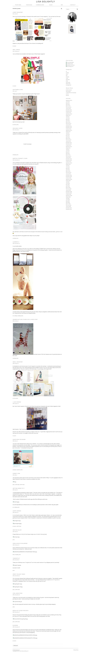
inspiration (18, 469)
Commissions (40, 4)
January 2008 (68, 206)
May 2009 (68, 184)
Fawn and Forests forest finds (32, 477)
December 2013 (69, 109)
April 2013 (68, 120)
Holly (14, 516)
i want (67, 78)
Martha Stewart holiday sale (44, 231)
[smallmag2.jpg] (23, 395)
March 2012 (68, 138)
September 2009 (69, 179)
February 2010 (68, 172)
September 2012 (69, 130)
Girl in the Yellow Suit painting (33, 406)
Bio (62, 4)
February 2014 (68, 107)
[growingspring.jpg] (17, 523)
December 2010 (69, 158)
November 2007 (69, 209)
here (14, 40)
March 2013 (68, 122)
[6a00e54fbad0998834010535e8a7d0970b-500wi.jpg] (25, 635)
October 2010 (68, 161)
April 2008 (68, 202)
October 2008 (68, 194)
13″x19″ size (37, 431)
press (15, 85)
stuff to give (17, 484)
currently (16, 241)
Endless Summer (69, 89)
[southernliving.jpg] (25, 119)
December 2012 (69, 126)
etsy (36, 235)
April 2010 (68, 169)
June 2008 (68, 199)
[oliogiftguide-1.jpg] (17, 584)
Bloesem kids (16, 614)
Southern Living (20, 93)
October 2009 (68, 177)
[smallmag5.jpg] (23, 382)
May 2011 (68, 152)
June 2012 (68, 134)
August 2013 (68, 115)
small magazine (32, 366)
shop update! (68, 91)
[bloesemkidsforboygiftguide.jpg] (20, 619)
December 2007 (69, 207)
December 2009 (69, 175)
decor (15, 124)
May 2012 (68, 135)
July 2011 (67, 149)
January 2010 (68, 173)
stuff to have (22, 484)
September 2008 (69, 195)
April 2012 (68, 137)
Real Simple (16, 49)
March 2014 (68, 105)
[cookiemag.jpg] (36, 429)
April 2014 (68, 104)
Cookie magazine (21, 406)
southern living (18, 89)
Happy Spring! (17, 510)
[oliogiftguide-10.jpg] (18, 587)
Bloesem (15, 625)
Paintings (18, 4)
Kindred (39, 516)
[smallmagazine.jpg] (43, 382)
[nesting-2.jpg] (16, 537)
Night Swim (36, 93)
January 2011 (68, 157)
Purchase (29, 4)
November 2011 (69, 143)
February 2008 (68, 205)
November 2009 (69, 176)
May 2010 (68, 168)
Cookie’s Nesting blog (41, 534)
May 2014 (68, 103)
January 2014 (68, 108)
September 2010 (69, 162)
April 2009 (68, 186)
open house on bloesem (20, 543)
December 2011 (69, 142)
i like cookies (17, 402)
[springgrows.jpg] (17, 520)
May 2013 (68, 119)
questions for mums (19, 439)
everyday (14, 154)
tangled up (16, 558)
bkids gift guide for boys (20, 610)
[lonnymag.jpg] (33, 40)
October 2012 (68, 128)
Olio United (15, 578)
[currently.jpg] (23, 309)
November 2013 (69, 111)
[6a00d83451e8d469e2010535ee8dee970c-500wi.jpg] (25, 638)
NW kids (43, 354)
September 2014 (69, 100)
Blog (50, 4)
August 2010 (68, 164)
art (13, 85)
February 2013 (68, 123)
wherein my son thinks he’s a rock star (25, 319)
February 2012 (68, 139)
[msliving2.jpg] (24, 229)
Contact (73, 4)
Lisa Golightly (45, 1)
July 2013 (67, 116)
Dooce (22, 250)
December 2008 (69, 191)
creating (15, 315)
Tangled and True (29, 562)
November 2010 (69, 160)
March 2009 (68, 187)
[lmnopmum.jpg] (23, 467)
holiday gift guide (40, 597)
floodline (19, 16)
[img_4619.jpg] (23, 354)
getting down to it (18, 488)
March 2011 (68, 154)
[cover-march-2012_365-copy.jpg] (31, 83)
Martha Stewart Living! (20, 158)
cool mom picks (17, 593)
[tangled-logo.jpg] (17, 565)
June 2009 (68, 183)
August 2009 (68, 180)
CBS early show (17, 128)
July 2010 (67, 165)
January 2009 (68, 190)
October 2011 (68, 145)
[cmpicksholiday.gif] (17, 601)
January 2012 (68, 141)
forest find (16, 473)
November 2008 (69, 192)
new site (67, 95)
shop (59, 518)
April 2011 (68, 153)
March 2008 (68, 203)
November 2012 (69, 127)
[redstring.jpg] (16, 502)
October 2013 (68, 112)
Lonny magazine (18, 12)
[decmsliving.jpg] (24, 193)
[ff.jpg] (14, 482)
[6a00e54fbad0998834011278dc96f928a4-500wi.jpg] (25, 552)
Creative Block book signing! (71, 92)
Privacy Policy (75, 649)
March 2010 (68, 171)
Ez (17, 516)
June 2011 (68, 150)
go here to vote (59, 231)
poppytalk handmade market (25, 604)
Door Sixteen (32, 43)
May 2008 (68, 201)
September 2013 (69, 113)
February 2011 (68, 156)
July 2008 (67, 198)
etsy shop (48, 367)
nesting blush (17, 530)
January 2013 (68, 124)
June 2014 (68, 101)
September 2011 (69, 146)
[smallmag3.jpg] (43, 395)
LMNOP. (34, 443)
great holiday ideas (19, 574)
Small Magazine (17, 361)
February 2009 (68, 188)
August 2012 (68, 131)
